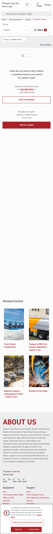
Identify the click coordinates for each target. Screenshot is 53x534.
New (5, 491)
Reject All (18, 529)
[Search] (2, 13)
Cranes (28, 19)
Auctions (6, 500)
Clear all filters (46, 44)
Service (29, 500)
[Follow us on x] (10, 480)
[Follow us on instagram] (20, 480)
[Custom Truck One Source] (10, 5)
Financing (30, 503)
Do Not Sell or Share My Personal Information (27, 522)
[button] (14, 39)
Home (3, 19)
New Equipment (15, 19)
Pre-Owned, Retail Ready (13, 494)
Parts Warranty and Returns (37, 497)
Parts (28, 491)
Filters (41, 30)
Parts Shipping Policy (35, 494)
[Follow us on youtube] (25, 480)
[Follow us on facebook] (5, 480)
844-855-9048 (27, 89)
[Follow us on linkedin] (15, 480)
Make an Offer (9, 497)
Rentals (6, 503)
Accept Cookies (34, 529)
